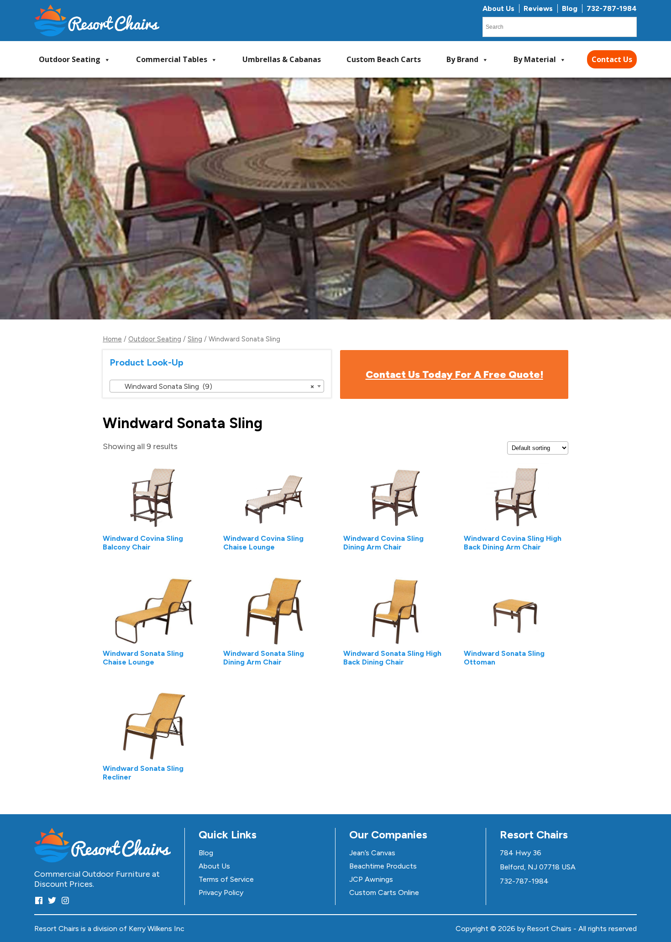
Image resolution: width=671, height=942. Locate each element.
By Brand (462, 59)
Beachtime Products (383, 866)
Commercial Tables (171, 59)
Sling (195, 339)
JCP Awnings (371, 879)
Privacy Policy (221, 892)
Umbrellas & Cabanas (281, 59)
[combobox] (217, 386)
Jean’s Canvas (372, 852)
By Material (535, 59)
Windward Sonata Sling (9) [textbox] (214, 386)
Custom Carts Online (384, 892)
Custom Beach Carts (383, 59)
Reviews (538, 8)
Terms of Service (226, 879)
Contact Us (612, 59)
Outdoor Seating (69, 59)
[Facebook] (38, 900)
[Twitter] (52, 900)
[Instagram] (65, 900)
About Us (498, 8)
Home (112, 339)
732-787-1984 (612, 8)
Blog (569, 8)
